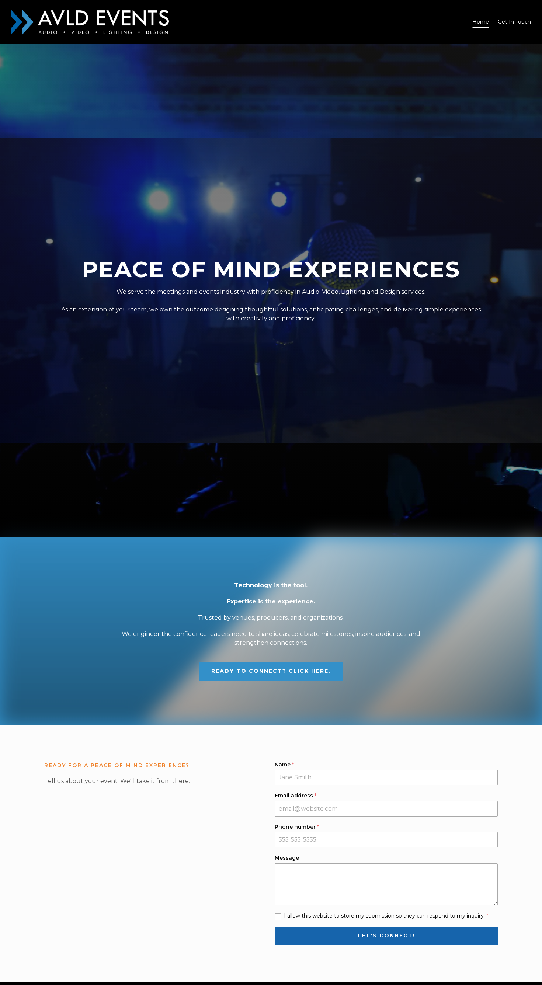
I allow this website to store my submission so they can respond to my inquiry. (386, 916)
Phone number (297, 827)
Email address (295, 796)
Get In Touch (514, 21)
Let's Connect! (386, 935)
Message (287, 858)
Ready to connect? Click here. (271, 671)
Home (480, 21)
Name (284, 765)
